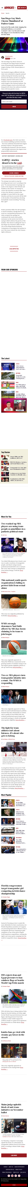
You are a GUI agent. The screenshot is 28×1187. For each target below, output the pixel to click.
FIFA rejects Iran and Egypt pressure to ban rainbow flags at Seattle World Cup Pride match (12, 978)
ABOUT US (11, 1167)
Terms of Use (6, 1180)
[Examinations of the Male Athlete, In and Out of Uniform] (5, 479)
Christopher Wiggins (6, 897)
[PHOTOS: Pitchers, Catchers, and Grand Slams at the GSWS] (5, 463)
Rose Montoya (5, 739)
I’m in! (14, 107)
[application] (14, 405)
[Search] (15, 8)
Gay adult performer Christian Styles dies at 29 (20, 842)
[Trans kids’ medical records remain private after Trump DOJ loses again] (8, 376)
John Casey (4, 535)
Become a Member (14, 173)
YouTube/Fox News (6, 1136)
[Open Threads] (15, 1176)
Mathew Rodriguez (5, 637)
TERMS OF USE (16, 1172)
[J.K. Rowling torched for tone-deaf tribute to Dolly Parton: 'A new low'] (8, 803)
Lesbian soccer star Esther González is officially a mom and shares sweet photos (18, 474)
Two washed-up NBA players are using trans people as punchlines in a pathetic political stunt (13, 527)
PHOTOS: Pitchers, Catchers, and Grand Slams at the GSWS (18, 463)
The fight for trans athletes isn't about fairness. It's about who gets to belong (12, 731)
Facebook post (8, 140)
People (18, 800)
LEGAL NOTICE (23, 1172)
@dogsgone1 (5, 1061)
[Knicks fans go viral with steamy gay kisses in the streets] (14, 1050)
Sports (7, 13)
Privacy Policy (24, 1179)
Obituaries (19, 837)
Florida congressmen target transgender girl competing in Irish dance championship (13, 889)
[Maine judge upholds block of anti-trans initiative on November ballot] (14, 1125)
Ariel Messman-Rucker (6, 1040)
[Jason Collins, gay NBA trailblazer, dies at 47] (5, 457)
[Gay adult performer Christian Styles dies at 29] (8, 840)
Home (2, 13)
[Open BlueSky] (12, 1176)
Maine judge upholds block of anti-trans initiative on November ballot (12, 1108)
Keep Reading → (13, 616)
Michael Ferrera (12, 739)
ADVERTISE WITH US (10, 1169)
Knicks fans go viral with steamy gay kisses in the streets (13, 1035)
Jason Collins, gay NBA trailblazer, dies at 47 (16, 457)
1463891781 (14, 249)
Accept (14, 1184)
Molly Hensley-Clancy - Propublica (8, 591)
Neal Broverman (9, 56)
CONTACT (6, 1167)
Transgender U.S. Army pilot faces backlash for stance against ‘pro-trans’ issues (18, 469)
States (17, 364)
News (17, 382)
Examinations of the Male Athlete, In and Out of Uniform (17, 480)
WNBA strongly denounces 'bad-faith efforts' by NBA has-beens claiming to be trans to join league (13, 628)
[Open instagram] (19, 1176)
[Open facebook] (9, 1176)
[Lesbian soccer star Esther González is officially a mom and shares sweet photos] (5, 474)
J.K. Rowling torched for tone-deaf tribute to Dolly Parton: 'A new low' (21, 805)
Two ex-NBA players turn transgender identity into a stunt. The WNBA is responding (13, 679)
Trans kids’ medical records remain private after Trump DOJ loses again (21, 378)
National (18, 373)
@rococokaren (12, 1061)
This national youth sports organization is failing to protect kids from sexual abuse (14, 584)
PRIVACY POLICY (18, 1169)
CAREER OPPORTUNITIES (19, 1167)
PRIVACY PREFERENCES (7, 1172)
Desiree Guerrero (5, 1116)
